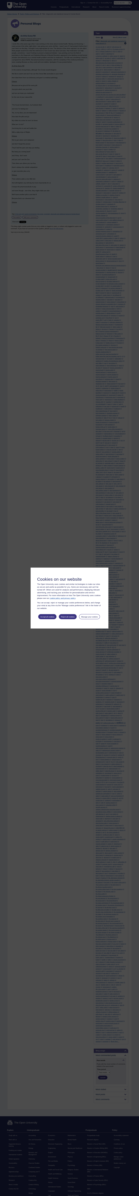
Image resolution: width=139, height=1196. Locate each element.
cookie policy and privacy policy (62, 598)
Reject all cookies (68, 617)
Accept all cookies (47, 617)
